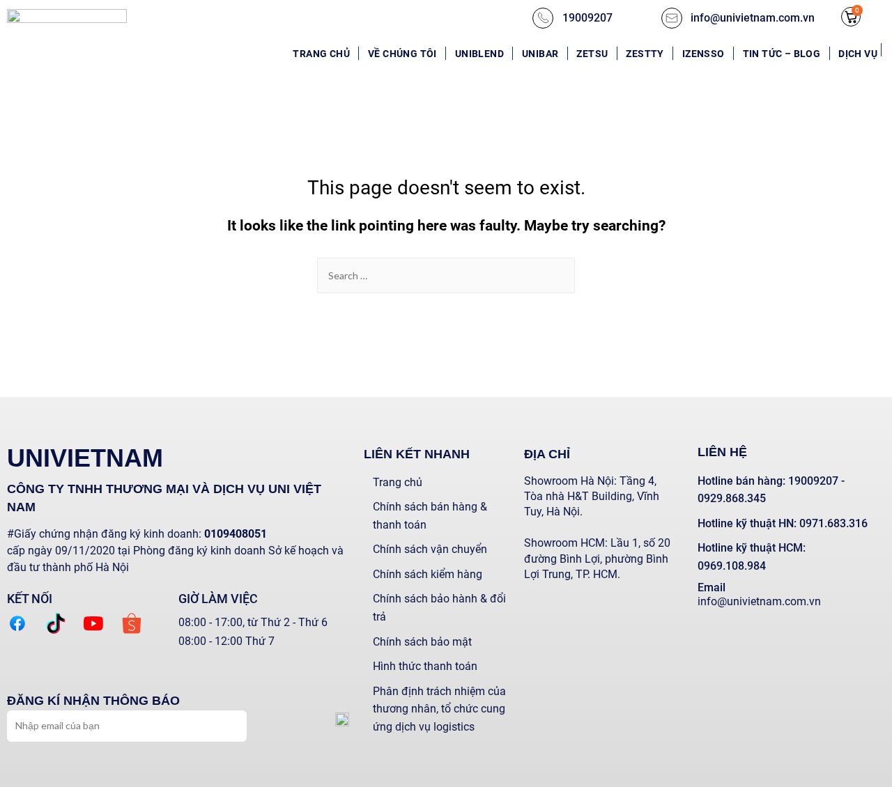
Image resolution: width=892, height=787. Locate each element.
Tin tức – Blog (782, 53)
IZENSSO (703, 53)
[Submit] (223, 724)
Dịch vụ (857, 53)
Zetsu (592, 53)
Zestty (644, 53)
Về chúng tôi (402, 53)
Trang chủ (321, 53)
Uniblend (479, 53)
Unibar (540, 53)
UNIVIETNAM (85, 458)
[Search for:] (446, 275)
